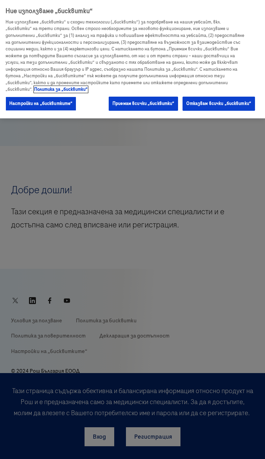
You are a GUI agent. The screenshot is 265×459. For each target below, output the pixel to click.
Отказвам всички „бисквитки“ (218, 103)
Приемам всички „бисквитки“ (143, 103)
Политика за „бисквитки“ (61, 89)
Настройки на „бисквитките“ (40, 103)
